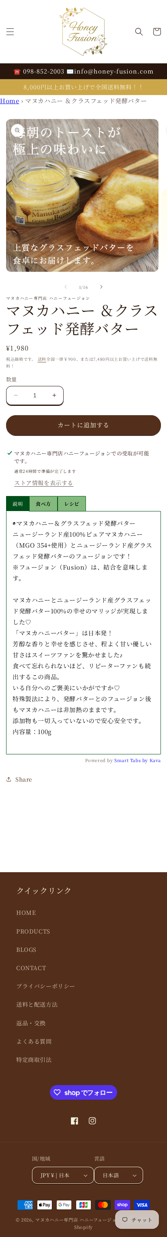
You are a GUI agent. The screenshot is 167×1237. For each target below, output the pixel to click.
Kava (155, 760)
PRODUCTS (33, 931)
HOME (26, 912)
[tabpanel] (83, 632)
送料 (42, 359)
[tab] (43, 503)
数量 (11, 379)
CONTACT (31, 968)
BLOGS (26, 949)
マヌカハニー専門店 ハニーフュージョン (78, 1219)
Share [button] (23, 779)
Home (9, 100)
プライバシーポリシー (45, 986)
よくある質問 (34, 1041)
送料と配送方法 (37, 1004)
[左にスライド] (66, 287)
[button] (10, 32)
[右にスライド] (101, 287)
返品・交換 (31, 1023)
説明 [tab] (18, 503)
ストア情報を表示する (43, 483)
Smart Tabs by (131, 760)
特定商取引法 (34, 1059)
